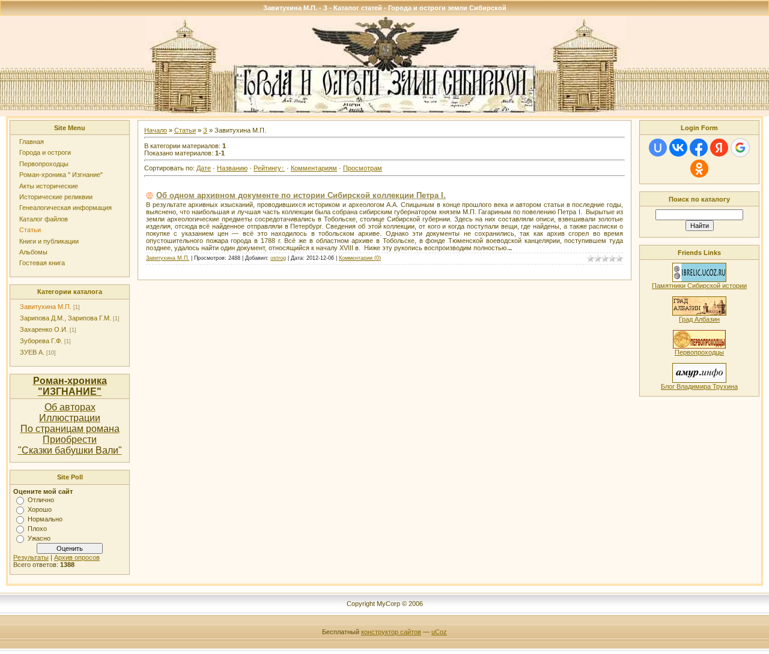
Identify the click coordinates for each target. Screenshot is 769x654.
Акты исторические (48, 186)
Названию (232, 168)
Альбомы (33, 252)
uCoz (439, 631)
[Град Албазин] (699, 313)
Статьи (30, 229)
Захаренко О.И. (44, 329)
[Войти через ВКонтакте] (678, 148)
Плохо (37, 528)
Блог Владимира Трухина (699, 386)
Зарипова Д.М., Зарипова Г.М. (65, 318)
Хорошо (40, 509)
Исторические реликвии (56, 196)
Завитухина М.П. (45, 306)
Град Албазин (699, 319)
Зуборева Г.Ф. (41, 340)
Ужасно (39, 538)
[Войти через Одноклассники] (699, 169)
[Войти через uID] (658, 148)
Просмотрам (362, 168)
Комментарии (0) (360, 258)
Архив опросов (77, 557)
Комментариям (314, 168)
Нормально (45, 519)
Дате (203, 168)
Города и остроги (45, 152)
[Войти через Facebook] (699, 148)
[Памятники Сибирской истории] (699, 279)
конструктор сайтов (391, 631)
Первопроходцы (43, 163)
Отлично (41, 499)
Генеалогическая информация (65, 207)
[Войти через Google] (740, 147)
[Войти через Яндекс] (719, 148)
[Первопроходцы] (699, 346)
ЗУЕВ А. (32, 352)
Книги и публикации (49, 241)
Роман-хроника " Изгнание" (61, 174)
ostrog (278, 258)
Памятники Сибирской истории (699, 285)
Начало (155, 130)
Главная (31, 141)
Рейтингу (267, 168)
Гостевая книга (42, 262)
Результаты (31, 557)
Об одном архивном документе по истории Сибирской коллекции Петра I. (301, 195)
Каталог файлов (43, 219)
